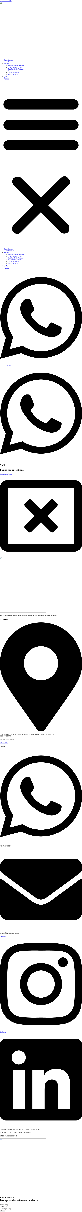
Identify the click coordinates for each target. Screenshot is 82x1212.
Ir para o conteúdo (6, 1)
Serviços (6, 63)
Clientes (6, 78)
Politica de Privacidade (7, 739)
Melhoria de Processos (15, 71)
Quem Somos (8, 60)
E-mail (2, 1207)
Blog (5, 76)
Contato (6, 80)
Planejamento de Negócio (16, 65)
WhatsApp (3, 1209)
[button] (41, 164)
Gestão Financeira (13, 72)
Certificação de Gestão (15, 67)
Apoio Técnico (13, 74)
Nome (2, 1204)
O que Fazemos (9, 62)
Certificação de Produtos (16, 69)
